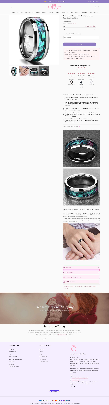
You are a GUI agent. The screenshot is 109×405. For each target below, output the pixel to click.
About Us (42, 349)
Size (79, 26)
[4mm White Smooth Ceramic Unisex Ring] (91, 82)
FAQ (10, 354)
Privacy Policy (62, 334)
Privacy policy (51, 403)
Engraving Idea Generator (15, 359)
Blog (41, 354)
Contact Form (76, 380)
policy (78, 110)
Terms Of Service (44, 361)
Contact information (76, 403)
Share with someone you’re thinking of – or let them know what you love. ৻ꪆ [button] (81, 287)
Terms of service (59, 403)
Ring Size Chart (13, 356)
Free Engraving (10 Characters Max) (72, 33)
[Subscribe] (66, 339)
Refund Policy (12, 351)
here (73, 121)
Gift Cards (11, 364)
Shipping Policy (13, 349)
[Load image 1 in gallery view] (14, 71)
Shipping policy (67, 403)
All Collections (43, 356)
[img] (81, 68)
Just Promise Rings (35, 403)
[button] (10, 6)
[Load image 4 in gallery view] (44, 71)
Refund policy (44, 403)
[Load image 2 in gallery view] (24, 71)
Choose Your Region (14, 366)
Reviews (41, 351)
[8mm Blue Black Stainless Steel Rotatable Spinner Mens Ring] (81, 82)
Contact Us (11, 361)
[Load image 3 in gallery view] (34, 71)
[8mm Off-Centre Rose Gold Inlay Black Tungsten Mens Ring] (71, 82)
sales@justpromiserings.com (80, 378)
